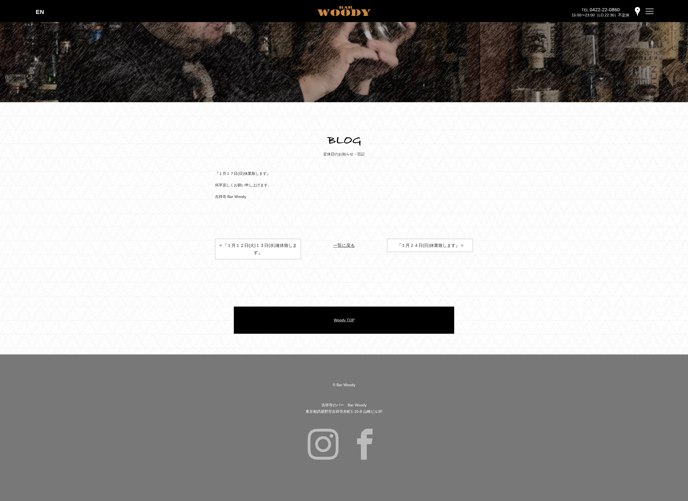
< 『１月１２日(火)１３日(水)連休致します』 (258, 249)
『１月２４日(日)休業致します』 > (430, 245)
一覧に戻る (344, 245)
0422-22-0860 (605, 9)
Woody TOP (344, 320)
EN (40, 12)
